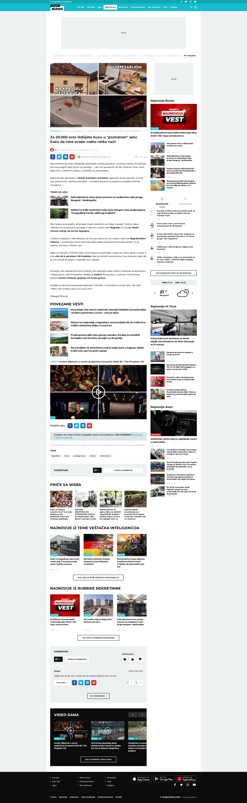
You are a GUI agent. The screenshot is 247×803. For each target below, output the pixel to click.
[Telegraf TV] (195, 1)
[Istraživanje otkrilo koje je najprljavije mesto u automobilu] (174, 423)
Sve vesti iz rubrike (98, 638)
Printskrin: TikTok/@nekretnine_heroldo (66, 126)
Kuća (66, 456)
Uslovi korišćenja (137, 445)
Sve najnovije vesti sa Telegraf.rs (173, 273)
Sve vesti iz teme (98, 577)
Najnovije (162, 100)
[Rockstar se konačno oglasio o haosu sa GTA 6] (158, 356)
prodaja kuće (79, 456)
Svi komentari (98, 696)
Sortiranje (128, 654)
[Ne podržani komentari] (140, 659)
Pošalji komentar (123, 470)
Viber (57, 437)
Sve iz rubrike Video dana (98, 759)
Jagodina (55, 456)
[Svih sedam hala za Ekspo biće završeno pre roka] (98, 605)
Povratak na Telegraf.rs (62, 2)
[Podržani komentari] (132, 659)
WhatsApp (137, 435)
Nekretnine (55, 131)
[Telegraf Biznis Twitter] (186, 1)
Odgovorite (62, 682)
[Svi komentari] (124, 659)
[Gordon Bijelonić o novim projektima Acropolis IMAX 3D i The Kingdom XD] (70, 730)
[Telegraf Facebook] (181, 1)
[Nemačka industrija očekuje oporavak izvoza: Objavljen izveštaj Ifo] (98, 545)
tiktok (93, 456)
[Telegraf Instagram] (190, 1)
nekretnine (105, 456)
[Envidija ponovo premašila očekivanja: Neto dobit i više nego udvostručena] (65, 605)
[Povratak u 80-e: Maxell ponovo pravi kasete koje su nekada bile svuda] (158, 381)
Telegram (66, 437)
